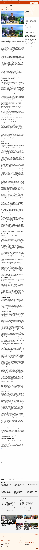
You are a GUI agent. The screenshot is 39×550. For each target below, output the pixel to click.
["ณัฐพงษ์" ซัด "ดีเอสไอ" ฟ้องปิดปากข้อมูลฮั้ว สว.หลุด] (32, 487)
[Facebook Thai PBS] (20, 542)
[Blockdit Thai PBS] (31, 542)
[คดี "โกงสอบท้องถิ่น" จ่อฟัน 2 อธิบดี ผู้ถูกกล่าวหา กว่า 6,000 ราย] (8, 519)
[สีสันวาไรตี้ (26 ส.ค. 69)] (34, 517)
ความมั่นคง (7, 479)
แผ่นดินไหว (20, 479)
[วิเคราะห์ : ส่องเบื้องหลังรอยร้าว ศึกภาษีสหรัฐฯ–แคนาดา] (19, 525)
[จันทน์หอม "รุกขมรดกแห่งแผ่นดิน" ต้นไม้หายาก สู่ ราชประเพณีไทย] (27, 42)
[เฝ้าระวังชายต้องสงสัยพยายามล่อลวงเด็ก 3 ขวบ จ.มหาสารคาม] (27, 525)
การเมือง (2, 9)
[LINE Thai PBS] (26, 542)
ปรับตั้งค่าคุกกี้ (8, 540)
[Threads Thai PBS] (25, 542)
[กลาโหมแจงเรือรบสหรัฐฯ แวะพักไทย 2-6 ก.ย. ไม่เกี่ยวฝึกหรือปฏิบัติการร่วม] (23, 499)
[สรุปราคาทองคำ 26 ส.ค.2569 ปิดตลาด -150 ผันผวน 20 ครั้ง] (27, 24)
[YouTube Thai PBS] (28, 542)
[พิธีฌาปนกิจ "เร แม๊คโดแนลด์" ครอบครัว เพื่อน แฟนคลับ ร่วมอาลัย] (27, 33)
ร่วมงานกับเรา (2, 540)
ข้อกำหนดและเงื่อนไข (9, 536)
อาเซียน (10, 479)
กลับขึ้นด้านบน (36, 534)
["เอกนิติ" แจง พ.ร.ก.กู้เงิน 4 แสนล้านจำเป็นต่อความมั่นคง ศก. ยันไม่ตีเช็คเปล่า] (4, 504)
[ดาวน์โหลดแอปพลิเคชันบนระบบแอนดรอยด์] (7, 546)
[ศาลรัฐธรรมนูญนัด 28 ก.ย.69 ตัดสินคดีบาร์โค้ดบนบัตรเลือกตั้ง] (4, 499)
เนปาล (13, 479)
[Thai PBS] (3, 2)
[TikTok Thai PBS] (29, 542)
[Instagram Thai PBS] (23, 542)
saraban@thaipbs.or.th (29, 540)
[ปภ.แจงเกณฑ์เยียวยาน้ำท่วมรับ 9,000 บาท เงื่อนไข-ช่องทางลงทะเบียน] (27, 39)
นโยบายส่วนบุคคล (2, 539)
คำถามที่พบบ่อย (2, 537)
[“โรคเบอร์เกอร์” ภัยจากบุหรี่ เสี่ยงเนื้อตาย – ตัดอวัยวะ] (19, 517)
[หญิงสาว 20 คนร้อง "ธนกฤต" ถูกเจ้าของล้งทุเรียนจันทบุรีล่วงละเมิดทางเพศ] (31, 16)
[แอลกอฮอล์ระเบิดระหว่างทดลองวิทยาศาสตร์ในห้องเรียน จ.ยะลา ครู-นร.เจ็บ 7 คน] (27, 46)
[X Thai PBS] (21, 542)
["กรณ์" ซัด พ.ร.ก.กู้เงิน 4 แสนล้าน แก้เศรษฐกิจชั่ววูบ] (23, 504)
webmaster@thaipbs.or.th (25, 539)
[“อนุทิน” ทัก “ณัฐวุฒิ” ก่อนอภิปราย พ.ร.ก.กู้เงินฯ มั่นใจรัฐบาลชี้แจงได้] (23, 508)
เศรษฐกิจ (16, 479)
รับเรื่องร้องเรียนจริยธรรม (9, 539)
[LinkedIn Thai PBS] (33, 542)
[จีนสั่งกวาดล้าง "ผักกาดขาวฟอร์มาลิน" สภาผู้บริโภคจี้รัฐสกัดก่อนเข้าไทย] (27, 30)
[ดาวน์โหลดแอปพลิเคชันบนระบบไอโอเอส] (7, 544)
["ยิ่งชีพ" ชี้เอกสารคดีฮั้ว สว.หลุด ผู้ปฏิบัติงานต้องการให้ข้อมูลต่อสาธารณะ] (27, 36)
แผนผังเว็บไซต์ (2, 536)
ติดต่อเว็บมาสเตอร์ (9, 537)
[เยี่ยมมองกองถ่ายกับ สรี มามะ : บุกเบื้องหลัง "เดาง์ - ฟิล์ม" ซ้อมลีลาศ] (27, 517)
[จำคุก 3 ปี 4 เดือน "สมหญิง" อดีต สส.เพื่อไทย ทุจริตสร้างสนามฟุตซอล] (27, 26)
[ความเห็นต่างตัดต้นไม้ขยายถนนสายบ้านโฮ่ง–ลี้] (34, 525)
